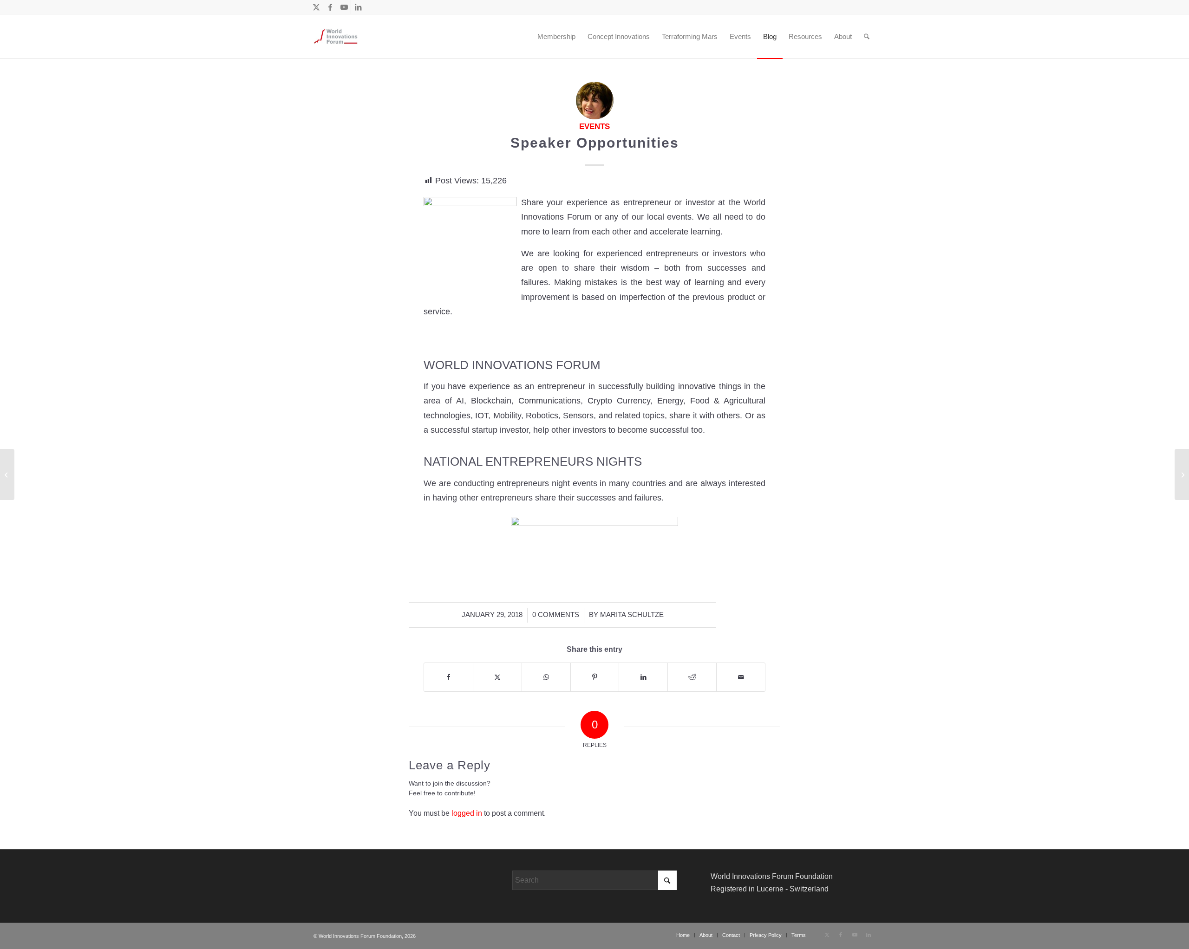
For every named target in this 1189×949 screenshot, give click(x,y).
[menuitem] (524, 36)
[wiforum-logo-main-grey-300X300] (336, 36)
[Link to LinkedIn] (358, 7)
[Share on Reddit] (692, 677)
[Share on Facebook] (448, 677)
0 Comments (555, 614)
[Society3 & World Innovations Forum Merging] (7, 474)
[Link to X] (316, 7)
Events (594, 126)
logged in (466, 813)
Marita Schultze (632, 614)
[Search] (866, 36)
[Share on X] (497, 677)
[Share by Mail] (741, 677)
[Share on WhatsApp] (546, 677)
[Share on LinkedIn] (643, 677)
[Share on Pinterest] (595, 677)
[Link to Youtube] (344, 7)
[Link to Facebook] (330, 7)
